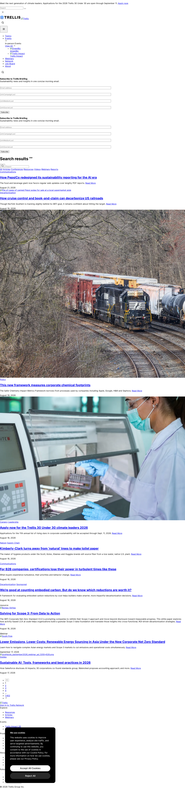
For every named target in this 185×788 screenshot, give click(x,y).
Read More (90, 183)
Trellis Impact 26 (13, 726)
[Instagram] (4, 772)
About (8, 66)
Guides (3, 657)
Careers (3, 522)
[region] (30, 755)
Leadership (13, 522)
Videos (37, 169)
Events (8, 38)
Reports (54, 169)
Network (9, 61)
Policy (3, 379)
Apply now (123, 3)
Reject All (30, 775)
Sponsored (21, 584)
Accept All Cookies (30, 768)
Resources (28, 169)
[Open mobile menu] (4, 29)
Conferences (17, 169)
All (1, 169)
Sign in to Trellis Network (12, 705)
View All (9, 46)
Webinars (9, 58)
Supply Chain (13, 543)
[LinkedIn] (1, 772)
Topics (8, 36)
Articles (6, 169)
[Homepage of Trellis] (4, 702)
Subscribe (4, 112)
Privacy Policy (31, 758)
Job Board (10, 63)
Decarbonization (8, 192)
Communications (8, 172)
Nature (3, 543)
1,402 (7, 695)
